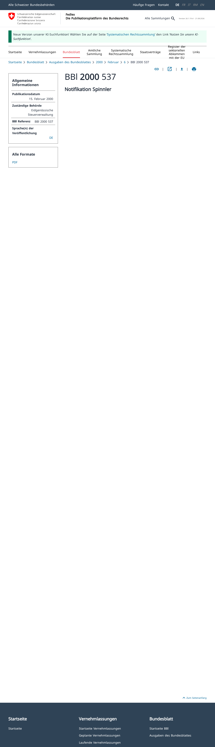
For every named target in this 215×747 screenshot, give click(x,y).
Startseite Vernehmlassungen (100, 728)
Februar (113, 62)
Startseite (15, 62)
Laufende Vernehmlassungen (100, 742)
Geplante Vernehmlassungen (99, 735)
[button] (42, 52)
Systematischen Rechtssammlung (131, 34)
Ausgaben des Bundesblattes (70, 62)
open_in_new (169, 69)
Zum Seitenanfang (194, 697)
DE (177, 5)
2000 (99, 62)
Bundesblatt (35, 62)
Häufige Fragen (144, 5)
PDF (14, 162)
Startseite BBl (159, 728)
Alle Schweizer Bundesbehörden (31, 5)
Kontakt (163, 5)
